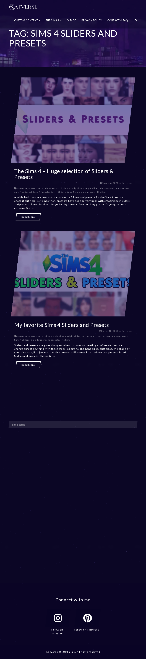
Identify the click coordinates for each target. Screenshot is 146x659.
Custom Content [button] (26, 20)
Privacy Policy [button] (92, 20)
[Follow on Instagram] (57, 618)
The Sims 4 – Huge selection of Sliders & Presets (64, 174)
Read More (28, 216)
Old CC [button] (71, 20)
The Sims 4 (103, 192)
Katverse (127, 183)
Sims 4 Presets (41, 192)
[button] (136, 21)
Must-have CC (36, 188)
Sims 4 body (69, 188)
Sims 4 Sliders (58, 192)
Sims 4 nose (122, 188)
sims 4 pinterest (23, 192)
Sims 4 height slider (87, 188)
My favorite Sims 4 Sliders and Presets (61, 325)
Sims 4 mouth (107, 188)
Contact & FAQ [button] (117, 20)
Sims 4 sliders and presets (81, 192)
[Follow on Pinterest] (87, 618)
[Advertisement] (73, 386)
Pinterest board (53, 188)
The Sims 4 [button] (53, 20)
